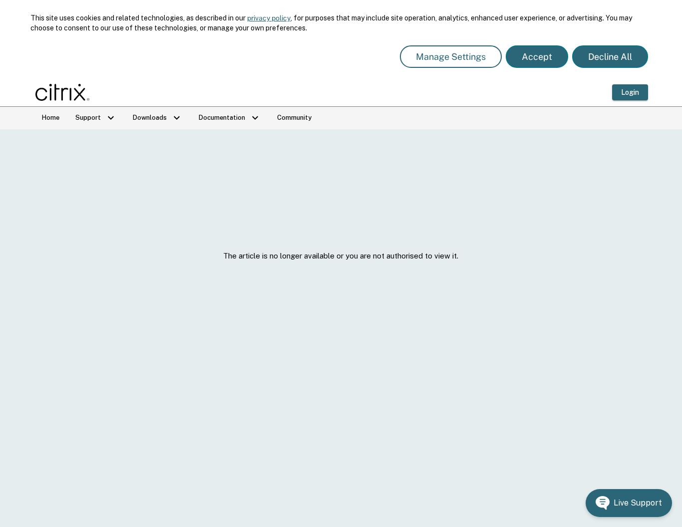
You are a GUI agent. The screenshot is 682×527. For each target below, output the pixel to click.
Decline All (610, 56)
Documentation (230, 118)
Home (50, 117)
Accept (537, 56)
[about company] (65, 92)
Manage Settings (451, 56)
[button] (629, 503)
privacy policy (269, 18)
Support (96, 118)
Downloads (158, 118)
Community (294, 117)
